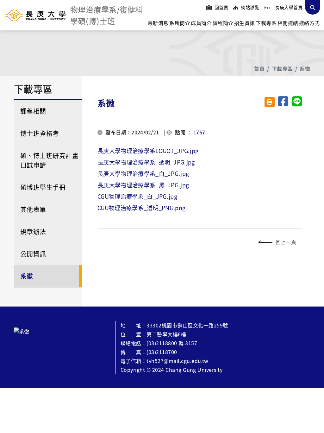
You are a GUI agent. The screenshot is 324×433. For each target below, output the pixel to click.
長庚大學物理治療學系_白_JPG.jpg (143, 173)
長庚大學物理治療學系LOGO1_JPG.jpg (147, 150)
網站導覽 (249, 7)
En (267, 7)
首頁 (259, 68)
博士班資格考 (39, 133)
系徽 (305, 68)
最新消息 (158, 23)
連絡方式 (309, 23)
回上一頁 (286, 242)
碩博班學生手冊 (42, 187)
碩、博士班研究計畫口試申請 (49, 160)
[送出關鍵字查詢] (312, 7)
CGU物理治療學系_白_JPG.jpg (137, 196)
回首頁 (220, 7)
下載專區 (266, 23)
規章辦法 (33, 231)
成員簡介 (201, 23)
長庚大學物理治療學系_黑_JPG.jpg (143, 185)
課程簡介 (223, 23)
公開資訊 (33, 253)
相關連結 (287, 23)
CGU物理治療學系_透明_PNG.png (141, 208)
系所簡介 (179, 23)
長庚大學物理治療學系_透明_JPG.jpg (146, 162)
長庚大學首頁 (288, 7)
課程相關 (33, 111)
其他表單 (33, 209)
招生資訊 (244, 23)
